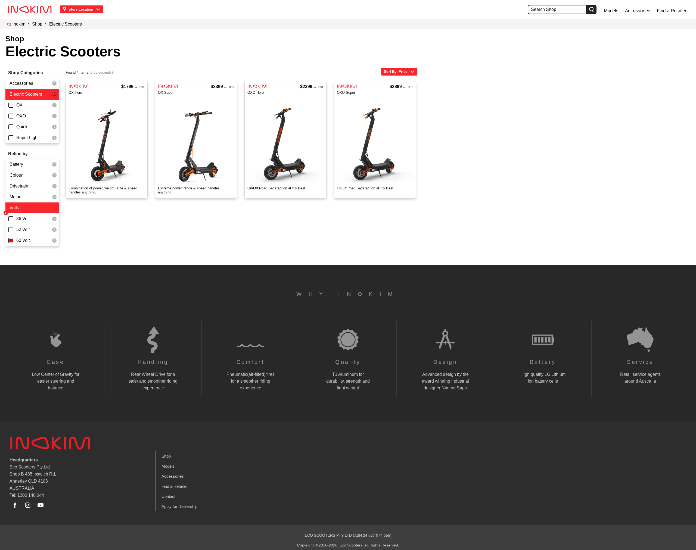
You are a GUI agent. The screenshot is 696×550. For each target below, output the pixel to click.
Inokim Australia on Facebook (15, 505)
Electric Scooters (65, 24)
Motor (15, 197)
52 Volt (23, 229)
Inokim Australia (50, 443)
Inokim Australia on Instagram (27, 505)
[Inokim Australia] (31, 9)
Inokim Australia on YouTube (40, 505)
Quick (21, 126)
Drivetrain (19, 186)
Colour (16, 175)
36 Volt (23, 218)
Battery (16, 164)
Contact (168, 496)
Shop (37, 24)
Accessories (637, 10)
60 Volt (23, 240)
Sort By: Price (395, 72)
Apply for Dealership (179, 506)
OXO (21, 116)
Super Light (27, 137)
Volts (14, 207)
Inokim (19, 24)
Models (611, 10)
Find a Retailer (671, 10)
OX (19, 105)
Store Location (81, 9)
